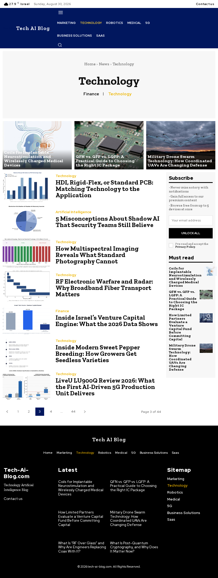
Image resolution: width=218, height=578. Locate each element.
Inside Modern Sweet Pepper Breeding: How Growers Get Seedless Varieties (98, 353)
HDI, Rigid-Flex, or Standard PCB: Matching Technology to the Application (104, 188)
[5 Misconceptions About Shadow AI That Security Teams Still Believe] (26, 220)
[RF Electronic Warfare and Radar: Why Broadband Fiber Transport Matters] (26, 286)
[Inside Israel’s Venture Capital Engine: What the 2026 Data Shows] (26, 319)
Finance (91, 94)
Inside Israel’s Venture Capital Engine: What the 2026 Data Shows (107, 321)
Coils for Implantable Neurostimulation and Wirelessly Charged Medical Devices (185, 277)
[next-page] (84, 412)
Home (89, 64)
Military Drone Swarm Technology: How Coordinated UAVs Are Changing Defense (182, 357)
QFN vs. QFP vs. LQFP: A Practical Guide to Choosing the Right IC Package (183, 300)
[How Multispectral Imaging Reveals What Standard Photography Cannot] (26, 253)
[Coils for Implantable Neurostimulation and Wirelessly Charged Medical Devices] (37, 145)
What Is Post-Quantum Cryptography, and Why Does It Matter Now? (134, 547)
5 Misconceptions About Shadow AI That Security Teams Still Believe (108, 222)
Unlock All (190, 233)
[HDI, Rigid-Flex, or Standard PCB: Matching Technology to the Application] (26, 187)
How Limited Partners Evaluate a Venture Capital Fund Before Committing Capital (180, 327)
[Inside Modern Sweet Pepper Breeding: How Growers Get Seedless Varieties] (26, 352)
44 (73, 411)
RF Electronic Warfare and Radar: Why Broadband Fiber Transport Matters (104, 287)
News (104, 64)
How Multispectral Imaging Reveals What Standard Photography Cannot (97, 255)
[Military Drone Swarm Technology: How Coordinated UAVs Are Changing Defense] (180, 145)
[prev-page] (7, 412)
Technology (119, 94)
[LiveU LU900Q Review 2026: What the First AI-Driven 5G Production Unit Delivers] (26, 385)
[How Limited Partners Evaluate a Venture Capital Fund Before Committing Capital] (206, 318)
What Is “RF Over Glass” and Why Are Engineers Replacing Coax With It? (82, 547)
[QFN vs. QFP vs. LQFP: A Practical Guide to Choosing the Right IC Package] (109, 145)
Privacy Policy (185, 247)
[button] (60, 45)
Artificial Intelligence (73, 212)
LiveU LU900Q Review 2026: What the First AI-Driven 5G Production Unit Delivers (105, 386)
